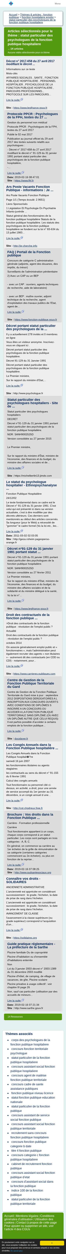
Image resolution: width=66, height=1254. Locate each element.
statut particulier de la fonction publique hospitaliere (30, 1060)
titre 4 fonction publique (26, 1150)
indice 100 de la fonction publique (26, 1192)
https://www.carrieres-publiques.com (34, 673)
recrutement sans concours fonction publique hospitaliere (29, 1135)
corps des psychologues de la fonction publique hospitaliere (30, 1042)
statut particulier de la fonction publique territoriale (30, 1201)
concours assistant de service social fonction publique (30, 1117)
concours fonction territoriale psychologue (29, 1051)
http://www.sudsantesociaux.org (32, 872)
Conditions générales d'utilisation (29, 1217)
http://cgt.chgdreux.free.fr (28, 808)
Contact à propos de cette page (36, 1222)
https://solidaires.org (25, 937)
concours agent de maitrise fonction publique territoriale (28, 1077)
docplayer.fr (21, 738)
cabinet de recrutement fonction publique (31, 1166)
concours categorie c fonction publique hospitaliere (29, 1157)
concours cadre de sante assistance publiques (26, 1086)
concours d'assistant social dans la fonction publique (31, 1184)
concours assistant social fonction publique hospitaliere (32, 1069)
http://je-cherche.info (25, 245)
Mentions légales (27, 1215)
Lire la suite (13, 99)
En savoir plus (17, 1251)
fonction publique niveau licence (32, 1093)
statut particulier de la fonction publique (30, 1108)
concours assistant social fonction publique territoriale (32, 1126)
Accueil (9, 1215)
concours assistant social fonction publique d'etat (32, 1175)
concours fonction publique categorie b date (28, 1144)
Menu (57, 3)
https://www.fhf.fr (24, 180)
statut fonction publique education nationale (32, 1100)
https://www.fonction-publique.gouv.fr (35, 319)
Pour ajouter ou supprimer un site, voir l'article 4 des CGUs (29, 1227)
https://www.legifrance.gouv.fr (30, 107)
